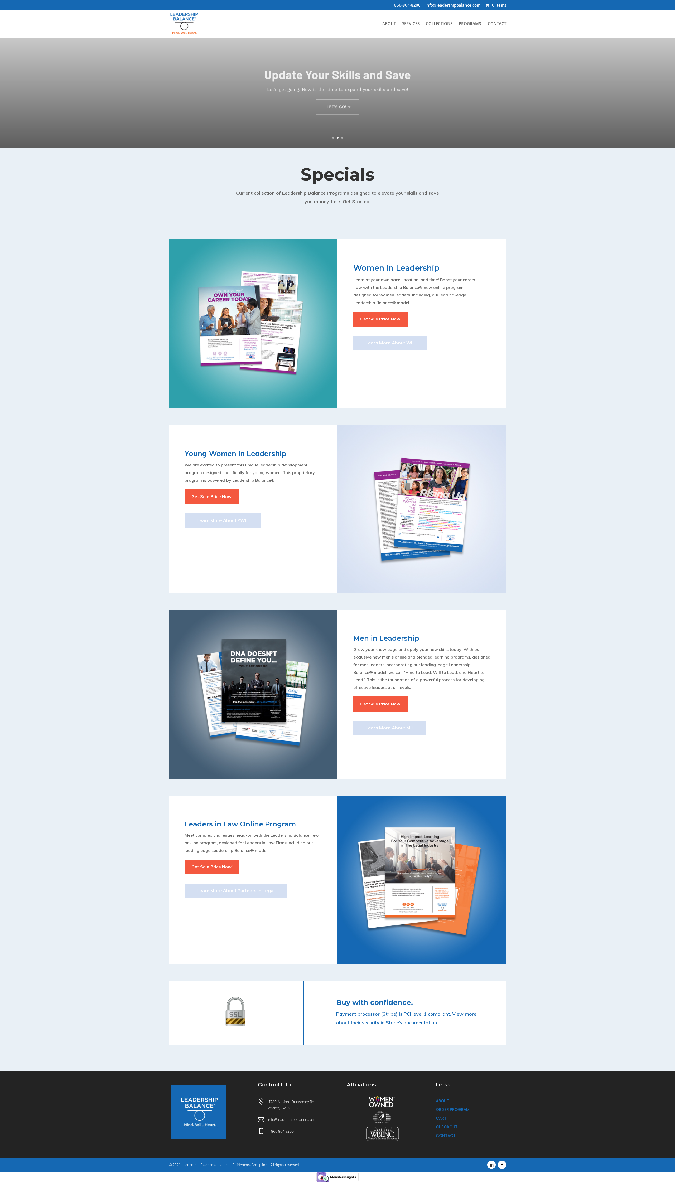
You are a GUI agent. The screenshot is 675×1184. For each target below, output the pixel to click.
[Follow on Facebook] (502, 1165)
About (442, 1101)
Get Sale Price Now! (380, 318)
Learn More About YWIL (223, 520)
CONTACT (497, 24)
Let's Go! (336, 105)
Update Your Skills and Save (337, 72)
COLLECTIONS (439, 24)
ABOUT (389, 24)
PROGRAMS (470, 24)
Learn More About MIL (389, 727)
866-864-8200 (407, 5)
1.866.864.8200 (281, 1131)
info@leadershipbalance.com (453, 5)
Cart (441, 1118)
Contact (446, 1135)
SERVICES (411, 24)
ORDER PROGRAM (453, 1109)
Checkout (446, 1127)
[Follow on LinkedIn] (491, 1165)
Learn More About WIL (390, 342)
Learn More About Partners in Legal (235, 890)
